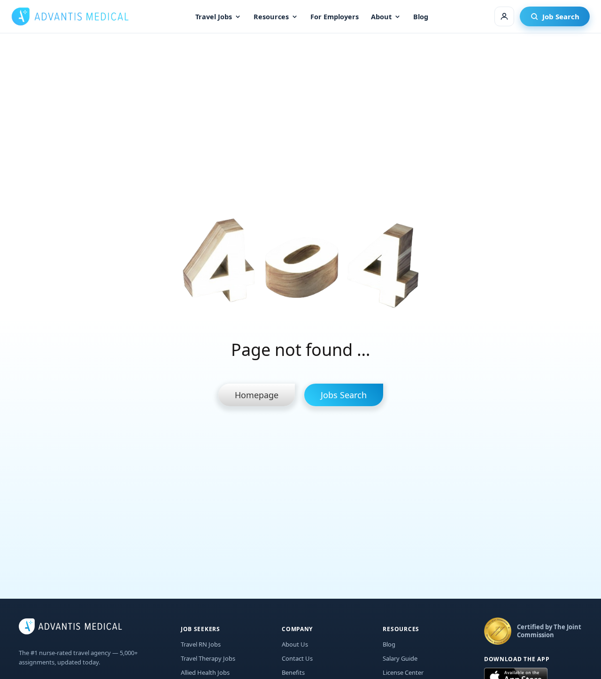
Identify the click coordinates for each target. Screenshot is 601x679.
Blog (420, 16)
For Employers (334, 16)
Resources (271, 16)
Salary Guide (400, 658)
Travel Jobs (213, 16)
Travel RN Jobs (201, 644)
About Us (295, 644)
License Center (403, 672)
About (381, 16)
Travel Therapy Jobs (208, 658)
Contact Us (297, 658)
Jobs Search (344, 395)
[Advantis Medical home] (70, 16)
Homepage (256, 395)
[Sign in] (504, 16)
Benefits (293, 672)
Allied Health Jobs (205, 672)
